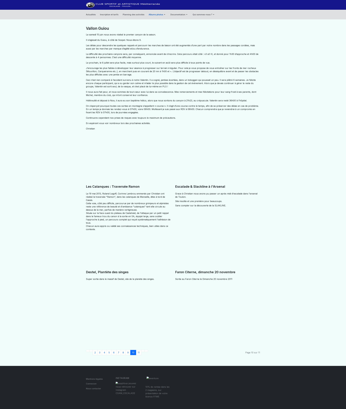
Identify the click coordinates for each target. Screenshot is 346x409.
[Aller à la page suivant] (143, 351)
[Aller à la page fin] (146, 351)
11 (139, 352)
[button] (157, 14)
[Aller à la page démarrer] (87, 351)
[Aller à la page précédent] (91, 351)
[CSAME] (123, 5)
